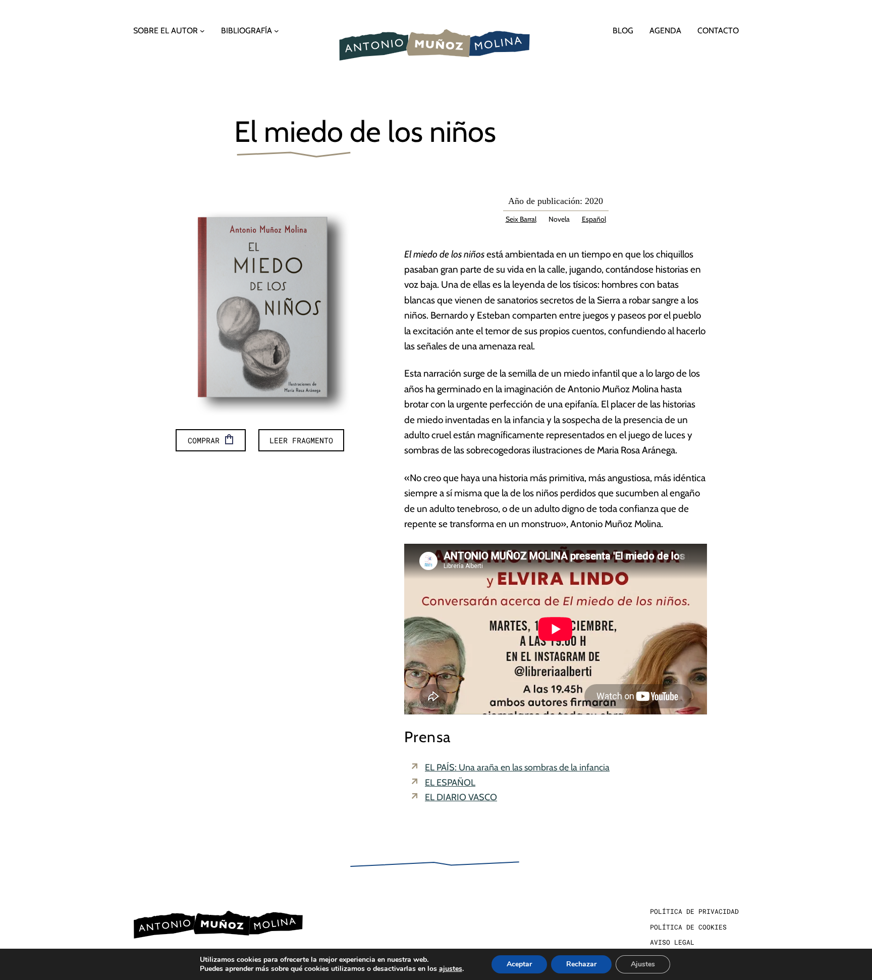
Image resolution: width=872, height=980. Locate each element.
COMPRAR (204, 440)
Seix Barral (521, 219)
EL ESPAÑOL (450, 782)
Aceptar (519, 964)
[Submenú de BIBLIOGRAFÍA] (276, 30)
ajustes (450, 968)
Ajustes (643, 964)
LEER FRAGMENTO (301, 440)
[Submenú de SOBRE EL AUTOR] (202, 30)
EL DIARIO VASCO (461, 797)
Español (594, 219)
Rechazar (581, 964)
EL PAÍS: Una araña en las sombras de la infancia (517, 767)
